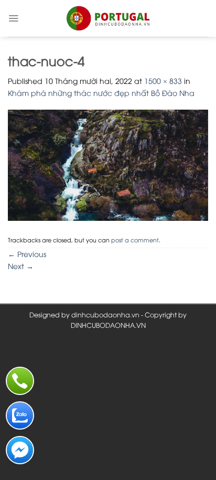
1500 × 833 (163, 81)
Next (21, 266)
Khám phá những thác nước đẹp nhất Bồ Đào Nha (101, 93)
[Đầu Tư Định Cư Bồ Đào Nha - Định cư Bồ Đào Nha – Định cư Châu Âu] (108, 18)
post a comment (135, 239)
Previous (27, 254)
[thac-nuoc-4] (108, 164)
